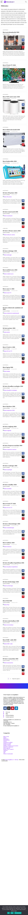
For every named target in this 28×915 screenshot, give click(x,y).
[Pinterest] (12, 708)
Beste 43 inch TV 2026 (9, 503)
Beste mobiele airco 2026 (10, 270)
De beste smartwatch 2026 (10, 212)
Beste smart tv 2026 (8, 289)
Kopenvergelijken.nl (9, 759)
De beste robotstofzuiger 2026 (11, 523)
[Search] (26, 2)
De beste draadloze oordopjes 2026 (13, 386)
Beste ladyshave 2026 (9, 406)
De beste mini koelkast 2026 (11, 621)
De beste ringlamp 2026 (10, 426)
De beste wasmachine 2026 (10, 658)
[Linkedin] (16, 708)
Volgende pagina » (16, 678)
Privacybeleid (18, 913)
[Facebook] (5, 708)
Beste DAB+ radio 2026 (9, 640)
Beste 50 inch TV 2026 (9, 65)
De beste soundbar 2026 (10, 484)
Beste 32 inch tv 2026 (9, 347)
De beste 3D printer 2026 (10, 193)
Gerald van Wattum (6, 34)
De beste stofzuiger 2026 (10, 251)
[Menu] (1, 2)
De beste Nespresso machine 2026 (12, 445)
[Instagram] (9, 708)
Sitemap (16, 759)
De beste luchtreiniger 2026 (11, 582)
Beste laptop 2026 (8, 367)
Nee (12, 913)
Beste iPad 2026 (7, 600)
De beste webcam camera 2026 (12, 230)
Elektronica (5, 62)
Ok (8, 913)
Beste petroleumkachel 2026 (11, 32)
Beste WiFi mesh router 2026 (11, 96)
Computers (5, 228)
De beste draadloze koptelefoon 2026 (13, 563)
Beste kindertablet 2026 (10, 161)
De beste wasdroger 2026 (10, 465)
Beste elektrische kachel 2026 (11, 129)
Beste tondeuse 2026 (8, 542)
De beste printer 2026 (9, 328)
